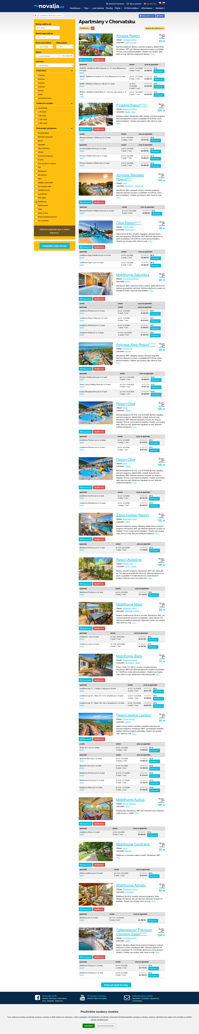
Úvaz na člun (43, 213)
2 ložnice (41, 79)
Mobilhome (42, 201)
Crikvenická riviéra (131, 278)
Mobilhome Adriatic (131, 885)
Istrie (125, 183)
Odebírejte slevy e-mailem (142, 996)
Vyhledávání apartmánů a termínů (51, 15)
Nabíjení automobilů (45, 182)
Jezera (128, 721)
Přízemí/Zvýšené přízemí (47, 217)
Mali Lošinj (129, 229)
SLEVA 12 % (99, 60)
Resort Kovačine (129, 559)
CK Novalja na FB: (49, 996)
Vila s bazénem (44, 148)
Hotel (40, 209)
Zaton (127, 521)
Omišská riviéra (129, 39)
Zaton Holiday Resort (132, 514)
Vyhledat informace (116, 4)
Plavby (109, 8)
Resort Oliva (125, 403)
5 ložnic (41, 90)
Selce (127, 281)
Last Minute (42, 194)
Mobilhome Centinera (132, 843)
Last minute (98, 8)
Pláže (117, 8)
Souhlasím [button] (88, 1026)
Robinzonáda (43, 205)
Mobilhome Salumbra (132, 274)
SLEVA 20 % (99, 247)
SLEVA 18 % (99, 680)
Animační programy (45, 156)
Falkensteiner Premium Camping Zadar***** (134, 931)
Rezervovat (158, 71)
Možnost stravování (45, 137)
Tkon (127, 806)
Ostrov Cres (128, 563)
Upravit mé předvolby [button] (105, 1026)
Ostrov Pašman (129, 803)
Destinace (75, 8)
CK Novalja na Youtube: (96, 996)
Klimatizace (42, 175)
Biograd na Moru (132, 611)
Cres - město (130, 566)
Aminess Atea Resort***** (136, 344)
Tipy (86, 8)
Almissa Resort (128, 35)
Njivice (128, 351)
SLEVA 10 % (99, 299)
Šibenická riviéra (130, 889)
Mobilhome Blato (129, 655)
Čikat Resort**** (128, 222)
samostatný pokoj (44, 98)
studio (40, 94)
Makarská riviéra (130, 109)
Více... (152, 54)
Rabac (128, 410)
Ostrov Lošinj (128, 226)
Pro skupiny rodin (44, 186)
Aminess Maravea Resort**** (130, 176)
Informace (147, 8)
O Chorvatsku (131, 8)
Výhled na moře (44, 190)
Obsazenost (86, 60)
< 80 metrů (42, 115)
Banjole (128, 850)
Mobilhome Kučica (130, 799)
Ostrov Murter (129, 719)
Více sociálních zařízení (47, 163)
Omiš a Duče (130, 42)
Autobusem (42, 171)
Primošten (129, 892)
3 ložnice (41, 83)
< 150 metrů (42, 119)
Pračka (40, 159)
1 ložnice (41, 75)
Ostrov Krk (127, 348)
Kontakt (159, 8)
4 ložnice (41, 86)
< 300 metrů (42, 123)
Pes (39, 167)
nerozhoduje (42, 108)
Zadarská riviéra (130, 519)
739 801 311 (151, 4)
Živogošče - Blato (132, 662)
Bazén (40, 140)
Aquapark (41, 144)
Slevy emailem (135, 4)
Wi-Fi (40, 178)
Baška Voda (130, 111)
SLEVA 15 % (99, 369)
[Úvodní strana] (35, 15)
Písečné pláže (43, 133)
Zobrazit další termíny (116, 985)
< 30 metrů (42, 111)
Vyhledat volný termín (54, 246)
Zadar (127, 940)
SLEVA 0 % (98, 909)
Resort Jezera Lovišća (133, 714)
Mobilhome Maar (129, 604)
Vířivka (40, 152)
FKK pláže (42, 197)
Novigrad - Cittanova (134, 185)
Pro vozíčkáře (43, 220)
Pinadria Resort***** (131, 104)
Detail (82, 72)
